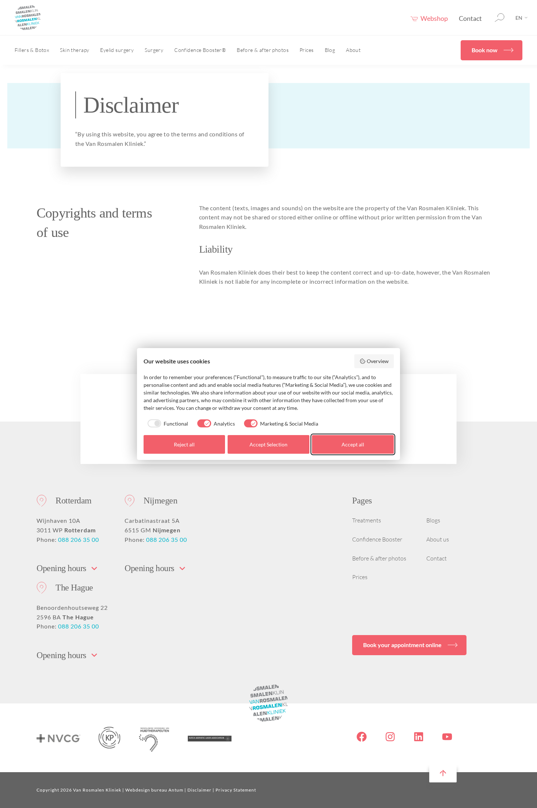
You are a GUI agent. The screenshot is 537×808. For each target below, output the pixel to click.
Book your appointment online (402, 644)
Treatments (366, 520)
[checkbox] (166, 423)
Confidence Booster (377, 539)
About (353, 50)
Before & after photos (263, 50)
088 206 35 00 (78, 539)
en (518, 18)
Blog (330, 50)
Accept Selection (268, 444)
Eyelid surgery (117, 50)
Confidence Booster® (200, 50)
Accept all (353, 444)
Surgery (154, 50)
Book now (485, 49)
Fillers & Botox (32, 50)
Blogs (433, 520)
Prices (307, 50)
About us (437, 539)
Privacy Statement (236, 790)
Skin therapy (74, 50)
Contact (470, 18)
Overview (378, 361)
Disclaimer (199, 790)
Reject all (184, 444)
